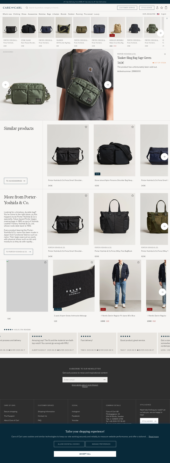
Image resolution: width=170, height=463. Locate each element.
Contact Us (42, 416)
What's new (7, 14)
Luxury (96, 14)
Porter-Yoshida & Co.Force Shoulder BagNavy (97, 43)
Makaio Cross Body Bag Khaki (116, 43)
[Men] (27, 286)
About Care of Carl (11, 420)
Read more (154, 436)
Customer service (127, 8)
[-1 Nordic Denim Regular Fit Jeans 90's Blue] (120, 313)
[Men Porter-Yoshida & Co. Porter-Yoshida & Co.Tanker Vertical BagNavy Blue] (134, 27)
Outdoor (71, 14)
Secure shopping (10, 411)
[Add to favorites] (85, 127)
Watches (42, 14)
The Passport (9, 416)
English (163, 14)
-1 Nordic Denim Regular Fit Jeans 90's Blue (118, 316)
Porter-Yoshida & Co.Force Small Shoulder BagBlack (10, 43)
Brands (63, 14)
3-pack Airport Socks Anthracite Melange (70, 316)
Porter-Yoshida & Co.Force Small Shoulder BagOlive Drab (81, 43)
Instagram (76, 411)
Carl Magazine (149, 14)
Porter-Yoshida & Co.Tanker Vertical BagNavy (132, 43)
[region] (85, 343)
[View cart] (166, 7)
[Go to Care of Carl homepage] (12, 8)
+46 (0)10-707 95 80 (117, 421)
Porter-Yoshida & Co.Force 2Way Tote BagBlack (113, 251)
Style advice (146, 8)
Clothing (16, 14)
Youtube (75, 420)
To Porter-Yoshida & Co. (17, 252)
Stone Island (26, 40)
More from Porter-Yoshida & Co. (20, 199)
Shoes (24, 14)
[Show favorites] (161, 7)
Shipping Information (46, 411)
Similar (19, 128)
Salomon (60, 40)
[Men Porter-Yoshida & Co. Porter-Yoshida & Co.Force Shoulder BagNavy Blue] (99, 27)
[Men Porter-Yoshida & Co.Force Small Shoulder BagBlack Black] (68, 150)
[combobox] (163, 14)
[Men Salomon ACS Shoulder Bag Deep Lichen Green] (64, 27)
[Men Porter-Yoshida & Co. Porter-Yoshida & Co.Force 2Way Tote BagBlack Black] (114, 219)
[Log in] (157, 7)
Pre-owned (88, 14)
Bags (49, 14)
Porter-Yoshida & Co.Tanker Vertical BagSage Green (150, 43)
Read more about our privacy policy (85, 385)
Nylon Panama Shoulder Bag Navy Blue (28, 43)
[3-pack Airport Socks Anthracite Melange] (74, 313)
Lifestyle (55, 14)
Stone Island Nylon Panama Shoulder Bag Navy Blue (113, 180)
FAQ (39, 420)
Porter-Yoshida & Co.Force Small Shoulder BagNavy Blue (46, 43)
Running (79, 14)
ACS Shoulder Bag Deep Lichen (63, 43)
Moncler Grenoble (117, 40)
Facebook (76, 416)
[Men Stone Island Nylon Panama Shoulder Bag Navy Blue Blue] (28, 27)
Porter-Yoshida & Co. (10, 40)
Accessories (32, 14)
